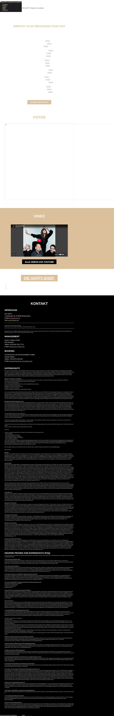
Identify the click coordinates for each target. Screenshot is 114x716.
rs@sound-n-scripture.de (16, 346)
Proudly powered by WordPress (8, 715)
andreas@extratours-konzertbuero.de (20, 361)
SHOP (4, 8)
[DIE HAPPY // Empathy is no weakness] (11, 2)
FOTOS (4, 6)
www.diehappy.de (13, 320)
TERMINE (5, 4)
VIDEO (4, 7)
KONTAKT (5, 10)
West (23, 715)
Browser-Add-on (65, 485)
